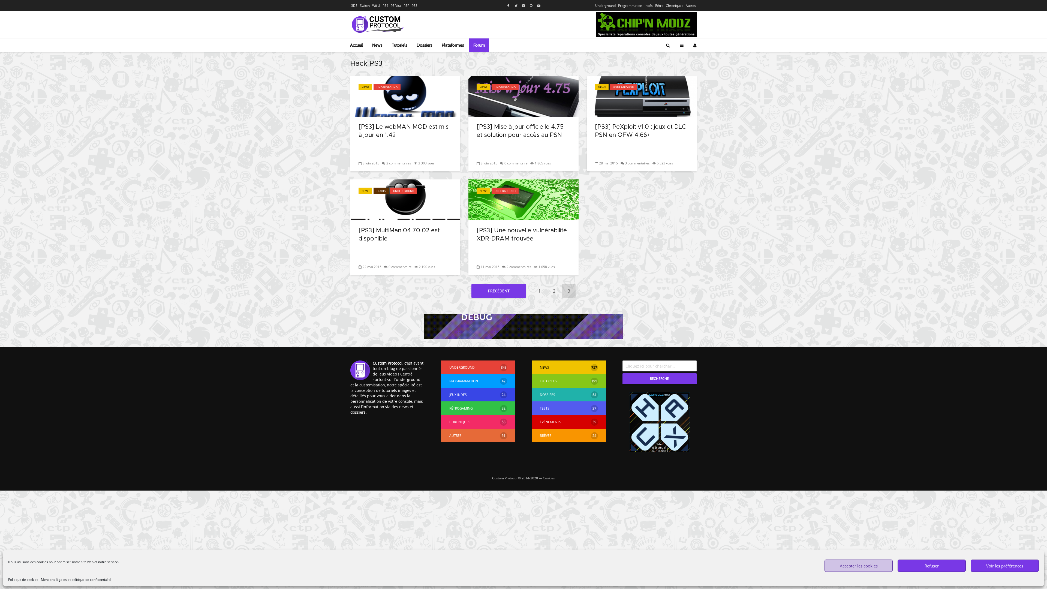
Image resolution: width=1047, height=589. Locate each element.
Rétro (659, 5)
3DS (354, 5)
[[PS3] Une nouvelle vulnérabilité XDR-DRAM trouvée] (523, 199)
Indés (649, 5)
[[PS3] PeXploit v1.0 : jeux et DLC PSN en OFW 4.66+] (642, 96)
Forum (479, 45)
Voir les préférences (1004, 566)
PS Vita (396, 5)
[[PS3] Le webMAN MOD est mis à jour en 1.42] (405, 96)
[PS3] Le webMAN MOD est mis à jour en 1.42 (404, 131)
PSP (406, 5)
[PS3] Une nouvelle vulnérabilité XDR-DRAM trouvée (522, 235)
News (377, 45)
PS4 (385, 5)
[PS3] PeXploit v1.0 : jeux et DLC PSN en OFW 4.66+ (640, 131)
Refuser (932, 566)
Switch (365, 5)
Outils (381, 191)
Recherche (659, 378)
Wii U (376, 5)
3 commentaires (637, 163)
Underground (605, 5)
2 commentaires (398, 163)
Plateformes (453, 45)
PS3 (414, 5)
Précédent (499, 290)
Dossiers (424, 45)
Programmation (630, 5)
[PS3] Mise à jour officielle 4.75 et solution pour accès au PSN (520, 131)
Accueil (356, 45)
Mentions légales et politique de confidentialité (76, 579)
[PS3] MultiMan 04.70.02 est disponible (399, 235)
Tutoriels (399, 45)
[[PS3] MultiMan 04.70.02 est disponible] (405, 199)
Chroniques (674, 5)
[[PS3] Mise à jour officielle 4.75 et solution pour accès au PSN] (523, 96)
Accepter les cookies (859, 566)
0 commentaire (516, 163)
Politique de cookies (23, 579)
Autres (691, 5)
